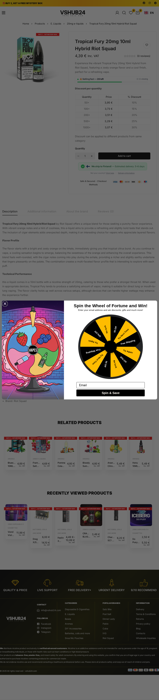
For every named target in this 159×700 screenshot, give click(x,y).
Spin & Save (111, 393)
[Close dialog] (4, 303)
